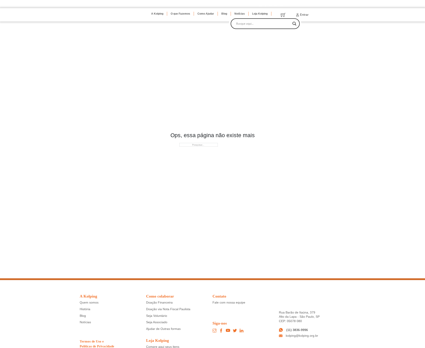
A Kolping (157, 13)
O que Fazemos (180, 13)
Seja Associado (156, 322)
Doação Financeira (159, 302)
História (85, 309)
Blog (224, 13)
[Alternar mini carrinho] (283, 14)
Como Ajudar (205, 13)
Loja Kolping (260, 13)
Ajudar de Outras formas (163, 329)
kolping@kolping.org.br (302, 335)
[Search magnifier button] (294, 24)
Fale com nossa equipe (228, 302)
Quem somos (89, 302)
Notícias (239, 13)
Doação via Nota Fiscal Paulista (168, 309)
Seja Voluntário (156, 315)
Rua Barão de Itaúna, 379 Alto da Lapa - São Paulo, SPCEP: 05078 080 (299, 317)
